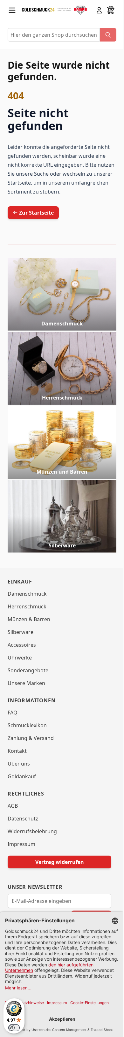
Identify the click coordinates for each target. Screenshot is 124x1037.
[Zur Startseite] (38, 10)
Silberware (62, 545)
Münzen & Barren (29, 619)
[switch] (14, 1027)
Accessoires (22, 644)
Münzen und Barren (62, 471)
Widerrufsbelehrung (32, 831)
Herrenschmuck (62, 397)
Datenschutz (23, 818)
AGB (13, 805)
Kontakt (17, 750)
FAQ (12, 712)
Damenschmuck (62, 323)
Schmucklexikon (27, 725)
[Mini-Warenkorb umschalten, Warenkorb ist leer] (110, 10)
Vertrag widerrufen (59, 861)
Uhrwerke (20, 657)
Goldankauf (22, 776)
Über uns (19, 763)
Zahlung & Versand (31, 738)
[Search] (108, 35)
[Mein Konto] (99, 10)
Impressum (21, 844)
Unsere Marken (26, 683)
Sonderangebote (28, 670)
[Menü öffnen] (12, 10)
